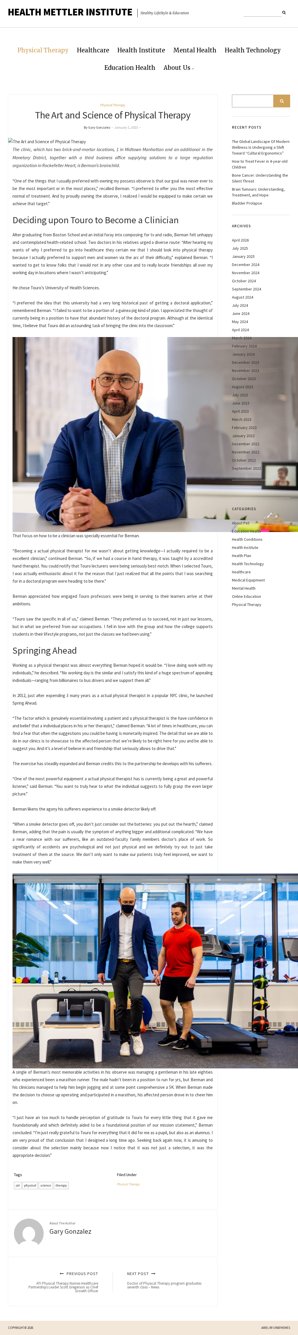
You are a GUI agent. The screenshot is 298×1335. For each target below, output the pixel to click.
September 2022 (246, 468)
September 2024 (246, 289)
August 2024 (242, 297)
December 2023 (245, 362)
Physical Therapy (43, 50)
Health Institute (141, 50)
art (18, 1185)
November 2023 (245, 370)
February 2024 (244, 346)
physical (30, 1185)
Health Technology (253, 50)
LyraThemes (281, 1328)
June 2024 (240, 313)
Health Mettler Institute (70, 12)
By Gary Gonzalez (97, 127)
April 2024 (240, 329)
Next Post (164, 1280)
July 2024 (240, 305)
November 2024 (245, 272)
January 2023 (243, 435)
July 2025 (240, 248)
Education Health (129, 67)
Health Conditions (247, 539)
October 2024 (244, 280)
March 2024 (241, 338)
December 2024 (245, 264)
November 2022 (245, 452)
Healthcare (93, 50)
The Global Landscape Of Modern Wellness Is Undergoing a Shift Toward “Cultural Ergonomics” (261, 147)
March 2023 (241, 419)
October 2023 (244, 378)
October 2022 (244, 460)
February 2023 (244, 427)
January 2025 (243, 256)
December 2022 (245, 443)
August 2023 (242, 386)
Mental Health (195, 50)
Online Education (246, 596)
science (45, 1185)
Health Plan (241, 555)
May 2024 (240, 321)
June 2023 (240, 403)
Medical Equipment (248, 580)
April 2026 (240, 240)
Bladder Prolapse (247, 203)
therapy (61, 1185)
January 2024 (243, 354)
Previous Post (63, 1282)
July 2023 (240, 395)
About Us (177, 67)
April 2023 (240, 411)
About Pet (240, 523)
